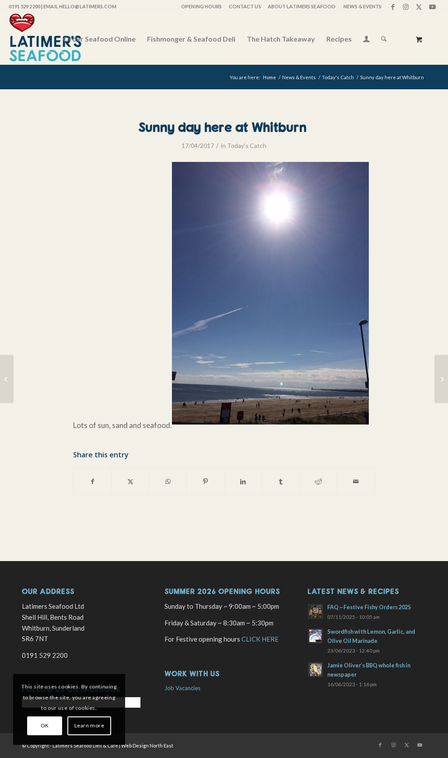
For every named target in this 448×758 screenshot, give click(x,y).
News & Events (362, 6)
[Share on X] (130, 481)
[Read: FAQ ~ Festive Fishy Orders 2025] (315, 611)
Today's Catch (246, 145)
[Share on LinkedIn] (243, 481)
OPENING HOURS (201, 6)
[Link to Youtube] (432, 6)
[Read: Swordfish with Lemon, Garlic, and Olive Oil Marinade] (315, 636)
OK (45, 725)
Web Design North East (147, 745)
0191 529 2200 (24, 6)
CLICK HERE (260, 639)
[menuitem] (201, 6)
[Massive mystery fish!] (7, 379)
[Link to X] (419, 6)
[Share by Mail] (355, 481)
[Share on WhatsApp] (167, 481)
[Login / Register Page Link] (366, 39)
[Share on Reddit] (318, 481)
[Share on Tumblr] (280, 481)
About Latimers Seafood (302, 6)
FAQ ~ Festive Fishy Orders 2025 (369, 607)
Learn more (89, 725)
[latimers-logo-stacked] (45, 39)
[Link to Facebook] (393, 6)
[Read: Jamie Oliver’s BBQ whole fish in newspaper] (315, 669)
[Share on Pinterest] (205, 481)
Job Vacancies (182, 687)
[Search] (383, 39)
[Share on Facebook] (92, 481)
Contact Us (245, 6)
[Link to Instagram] (406, 6)
